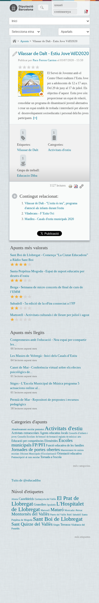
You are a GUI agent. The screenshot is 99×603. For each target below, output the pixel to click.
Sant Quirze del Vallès (32, 524)
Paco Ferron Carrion (45, 60)
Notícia (14, 54)
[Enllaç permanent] (81, 186)
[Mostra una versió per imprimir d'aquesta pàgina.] (70, 186)
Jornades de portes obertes (35, 449)
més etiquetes (82, 536)
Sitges (56, 524)
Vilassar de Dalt (27, 150)
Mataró (57, 509)
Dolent (20, 67)
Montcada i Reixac (73, 510)
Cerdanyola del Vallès (45, 499)
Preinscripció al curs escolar (25, 457)
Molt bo (33, 67)
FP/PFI (38, 444)
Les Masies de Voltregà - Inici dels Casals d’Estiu (43, 356)
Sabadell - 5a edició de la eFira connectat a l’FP (42, 303)
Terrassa (65, 524)
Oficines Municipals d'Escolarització (38, 454)
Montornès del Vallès (30, 514)
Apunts (24, 41)
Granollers (40, 504)
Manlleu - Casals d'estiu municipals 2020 (49, 219)
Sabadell (77, 514)
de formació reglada (55, 437)
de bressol (41, 437)
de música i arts (73, 437)
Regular (24, 67)
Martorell (45, 510)
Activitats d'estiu (59, 150)
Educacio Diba (27, 175)
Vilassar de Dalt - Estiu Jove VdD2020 (54, 41)
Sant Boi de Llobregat (57, 519)
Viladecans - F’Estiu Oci (39, 213)
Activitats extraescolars (25, 433)
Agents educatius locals (54, 433)
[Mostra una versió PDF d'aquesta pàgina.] (76, 186)
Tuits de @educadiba (26, 480)
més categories (81, 465)
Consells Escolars (26, 437)
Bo (29, 67)
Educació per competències (27, 441)
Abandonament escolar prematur (27, 429)
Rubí (69, 514)
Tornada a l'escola (50, 457)
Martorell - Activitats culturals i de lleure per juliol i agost (49, 315)
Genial (37, 67)
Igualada (51, 505)
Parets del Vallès (58, 514)
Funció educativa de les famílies (65, 445)
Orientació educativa (69, 453)
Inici (14, 41)
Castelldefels (26, 499)
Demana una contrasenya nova (86, 11)
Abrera (14, 499)
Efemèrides (51, 441)
